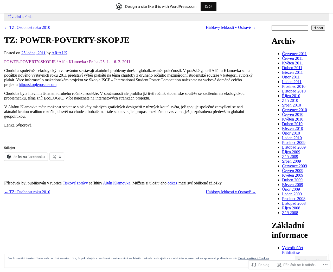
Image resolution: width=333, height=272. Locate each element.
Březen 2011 (292, 72)
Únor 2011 (291, 77)
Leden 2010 (292, 138)
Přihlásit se (291, 252)
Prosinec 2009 (293, 142)
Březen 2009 (292, 184)
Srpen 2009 (291, 161)
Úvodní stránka (21, 17)
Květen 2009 (292, 175)
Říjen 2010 (291, 96)
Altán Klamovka (116, 183)
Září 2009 (290, 156)
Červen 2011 (292, 58)
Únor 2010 (291, 133)
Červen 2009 (292, 170)
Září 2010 (290, 100)
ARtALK (59, 53)
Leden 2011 (292, 81)
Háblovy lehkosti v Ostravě (231, 27)
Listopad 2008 (294, 203)
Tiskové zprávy (75, 183)
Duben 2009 (292, 180)
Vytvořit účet (292, 248)
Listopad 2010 (294, 91)
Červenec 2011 (294, 53)
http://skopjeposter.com (37, 84)
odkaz (172, 183)
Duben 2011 (292, 67)
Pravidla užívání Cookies (253, 258)
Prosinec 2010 (293, 86)
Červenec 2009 (294, 166)
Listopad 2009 (294, 147)
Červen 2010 (292, 114)
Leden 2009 (292, 194)
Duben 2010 (292, 124)
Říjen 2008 (291, 208)
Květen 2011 (292, 63)
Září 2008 (290, 212)
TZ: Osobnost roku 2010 (27, 27)
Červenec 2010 (294, 110)
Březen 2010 (292, 128)
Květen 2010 (292, 119)
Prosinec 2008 (293, 198)
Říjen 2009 (291, 152)
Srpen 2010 (291, 105)
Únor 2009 (291, 189)
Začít (208, 6)
